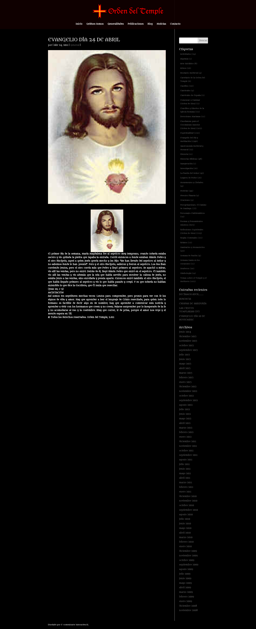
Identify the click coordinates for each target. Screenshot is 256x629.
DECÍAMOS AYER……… (191, 294)
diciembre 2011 (187, 441)
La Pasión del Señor (192, 173)
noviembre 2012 (188, 391)
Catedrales (187, 90)
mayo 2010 (185, 528)
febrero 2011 (186, 487)
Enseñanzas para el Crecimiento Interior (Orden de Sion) (191, 124)
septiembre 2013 (188, 350)
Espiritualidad (190, 133)
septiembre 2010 (188, 510)
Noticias (161, 24)
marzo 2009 (186, 592)
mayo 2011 (185, 473)
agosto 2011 (185, 459)
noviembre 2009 (188, 555)
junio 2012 (185, 414)
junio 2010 (185, 523)
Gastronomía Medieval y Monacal (191, 148)
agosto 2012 (186, 405)
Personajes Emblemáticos (192, 215)
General (74, 45)
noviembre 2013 (188, 341)
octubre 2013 (186, 345)
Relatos (186, 242)
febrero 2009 (186, 596)
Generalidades (116, 24)
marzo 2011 (185, 482)
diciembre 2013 (187, 336)
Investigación (188, 168)
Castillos (186, 86)
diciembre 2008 (188, 606)
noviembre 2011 (188, 446)
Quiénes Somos (95, 24)
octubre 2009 (186, 560)
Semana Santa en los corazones (190, 262)
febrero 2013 (186, 377)
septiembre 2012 (188, 400)
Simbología (188, 273)
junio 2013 (185, 359)
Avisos (185, 68)
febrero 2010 (186, 542)
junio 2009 (185, 578)
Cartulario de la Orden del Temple (192, 79)
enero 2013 (185, 382)
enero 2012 (185, 437)
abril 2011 (184, 478)
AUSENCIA (185, 299)
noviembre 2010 (188, 501)
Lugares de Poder (190, 178)
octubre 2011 (186, 450)
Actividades (188, 54)
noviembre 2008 (188, 610)
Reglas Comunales (191, 238)
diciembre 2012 (187, 386)
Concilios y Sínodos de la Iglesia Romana (192, 110)
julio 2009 (184, 574)
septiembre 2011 (188, 455)
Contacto (175, 24)
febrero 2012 (186, 432)
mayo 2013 (185, 364)
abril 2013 (184, 368)
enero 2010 (185, 546)
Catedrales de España (192, 95)
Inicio (79, 24)
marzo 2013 (185, 373)
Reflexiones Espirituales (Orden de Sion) (191, 231)
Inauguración (188, 164)
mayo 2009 (185, 583)
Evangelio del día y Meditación (189, 139)
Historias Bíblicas (191, 159)
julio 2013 (184, 354)
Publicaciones (136, 24)
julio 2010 (184, 519)
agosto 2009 (186, 569)
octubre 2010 (186, 505)
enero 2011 (185, 492)
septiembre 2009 (188, 564)
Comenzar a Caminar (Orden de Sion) (190, 102)
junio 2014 (185, 332)
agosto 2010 (186, 514)
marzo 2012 (185, 428)
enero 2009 (185, 601)
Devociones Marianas (192, 116)
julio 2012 (184, 409)
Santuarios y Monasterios (192, 249)
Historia (186, 154)
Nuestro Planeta (189, 195)
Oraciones (186, 200)
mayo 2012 (185, 418)
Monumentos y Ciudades (191, 184)
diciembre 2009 (188, 551)
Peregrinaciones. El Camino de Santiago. (193, 207)
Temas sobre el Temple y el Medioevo (193, 280)
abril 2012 (185, 423)
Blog (150, 24)
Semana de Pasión (190, 255)
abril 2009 (185, 587)
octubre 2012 (186, 396)
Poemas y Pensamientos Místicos (191, 223)
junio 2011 (185, 469)
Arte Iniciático (188, 63)
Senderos (187, 268)
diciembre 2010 (188, 496)
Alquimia (186, 59)
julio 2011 (184, 464)
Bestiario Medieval (191, 73)
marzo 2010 (185, 537)
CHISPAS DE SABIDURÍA (192, 303)
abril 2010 (185, 533)
